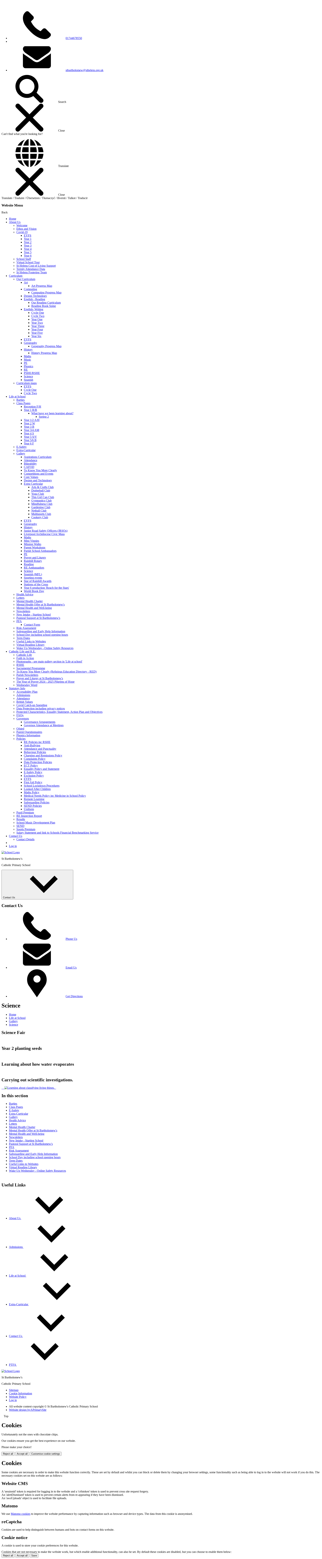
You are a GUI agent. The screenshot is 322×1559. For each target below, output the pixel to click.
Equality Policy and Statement (41, 768)
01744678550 (74, 38)
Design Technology (35, 295)
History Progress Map (44, 352)
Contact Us (15, 836)
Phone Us (71, 938)
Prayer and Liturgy (35, 557)
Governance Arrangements (39, 721)
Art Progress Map (41, 285)
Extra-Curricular (26, 450)
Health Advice (24, 594)
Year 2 (27, 242)
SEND (20, 825)
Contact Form (32, 624)
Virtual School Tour (28, 262)
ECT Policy (31, 765)
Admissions (23, 695)
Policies (21, 738)
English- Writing (33, 309)
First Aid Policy (33, 782)
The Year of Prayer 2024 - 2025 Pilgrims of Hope (45, 681)
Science (28, 376)
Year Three (37, 326)
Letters (20, 597)
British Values (24, 701)
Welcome (21, 225)
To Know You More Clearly (40, 470)
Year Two (37, 322)
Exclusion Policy (34, 775)
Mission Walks (32, 544)
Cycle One (37, 312)
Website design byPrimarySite (27, 1409)
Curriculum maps (26, 383)
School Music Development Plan (35, 822)
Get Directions (74, 996)
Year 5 (27, 252)
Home (12, 218)
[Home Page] (10, 852)
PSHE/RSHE (32, 373)
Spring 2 (44, 416)
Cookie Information (20, 1393)
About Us (14, 222)
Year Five (37, 332)
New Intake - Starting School (33, 614)
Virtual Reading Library (30, 644)
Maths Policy (31, 792)
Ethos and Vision (26, 228)
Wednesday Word (26, 685)
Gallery (20, 453)
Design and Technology (38, 480)
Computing (30, 289)
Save (34, 1555)
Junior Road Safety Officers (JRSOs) (45, 530)
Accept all (22, 1453)
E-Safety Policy (33, 772)
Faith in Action (25, 658)
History (28, 349)
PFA (19, 621)
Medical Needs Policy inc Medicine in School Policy (55, 795)
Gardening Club (40, 507)
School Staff (23, 259)
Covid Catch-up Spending (31, 705)
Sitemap (13, 1390)
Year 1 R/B (30, 410)
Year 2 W (29, 423)
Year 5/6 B (30, 440)
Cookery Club (39, 517)
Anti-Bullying (32, 745)
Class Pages (23, 403)
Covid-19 (22, 232)
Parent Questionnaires (29, 732)
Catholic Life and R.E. (22, 651)
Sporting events (33, 577)
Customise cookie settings (45, 1453)
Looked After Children (37, 789)
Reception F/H (32, 406)
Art (26, 282)
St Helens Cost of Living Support (36, 265)
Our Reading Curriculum (46, 302)
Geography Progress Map (46, 346)
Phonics (28, 366)
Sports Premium (25, 829)
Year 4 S (29, 433)
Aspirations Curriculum (37, 456)
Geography (30, 342)
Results (20, 819)
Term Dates (23, 638)
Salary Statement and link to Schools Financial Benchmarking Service (57, 832)
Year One (36, 319)
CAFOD (29, 467)
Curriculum (15, 275)
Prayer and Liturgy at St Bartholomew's (39, 678)
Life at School (17, 396)
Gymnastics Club (41, 500)
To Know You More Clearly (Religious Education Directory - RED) (56, 671)
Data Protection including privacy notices (40, 708)
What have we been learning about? (52, 413)
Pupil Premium (25, 812)
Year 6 (27, 255)
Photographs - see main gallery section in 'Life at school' (49, 661)
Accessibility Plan (26, 691)
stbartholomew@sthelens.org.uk (84, 70)
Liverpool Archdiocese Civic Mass (44, 534)
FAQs (19, 715)
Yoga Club (37, 493)
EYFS (27, 235)
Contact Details (25, 839)
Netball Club (38, 510)
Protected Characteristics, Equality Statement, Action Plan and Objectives (59, 711)
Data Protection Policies (38, 762)
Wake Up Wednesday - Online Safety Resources (44, 648)
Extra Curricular (33, 483)
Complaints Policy (34, 758)
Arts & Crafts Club (42, 487)
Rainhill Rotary (33, 560)
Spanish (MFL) (33, 574)
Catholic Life (24, 654)
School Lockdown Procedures (41, 785)
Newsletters (23, 611)
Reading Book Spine (43, 306)
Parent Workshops (34, 547)
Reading (29, 564)
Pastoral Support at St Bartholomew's (38, 617)
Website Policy (17, 1396)
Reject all (8, 1453)
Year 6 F (29, 443)
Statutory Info (17, 688)
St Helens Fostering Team (31, 272)
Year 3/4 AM (31, 430)
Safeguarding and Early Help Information (40, 631)
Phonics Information (28, 735)
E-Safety (21, 446)
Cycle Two (37, 316)
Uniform (29, 809)
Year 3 (27, 245)
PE (25, 363)
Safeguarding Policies (36, 802)
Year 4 (27, 248)
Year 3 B (29, 426)
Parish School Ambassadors (40, 550)
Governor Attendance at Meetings (44, 725)
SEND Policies (33, 805)
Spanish (28, 379)
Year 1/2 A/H (32, 420)
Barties (20, 399)
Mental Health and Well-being (34, 607)
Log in (13, 846)
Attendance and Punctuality (40, 748)
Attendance (30, 460)
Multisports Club (41, 514)
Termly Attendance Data (30, 269)
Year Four (37, 329)
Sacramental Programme (30, 668)
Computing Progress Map (46, 292)
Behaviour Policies (35, 752)
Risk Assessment (26, 628)
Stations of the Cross (36, 584)
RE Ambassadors (34, 567)
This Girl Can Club (42, 497)
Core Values (31, 477)
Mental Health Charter (29, 601)
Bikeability (30, 463)
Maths (27, 356)
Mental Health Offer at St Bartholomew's (40, 604)
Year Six (36, 336)
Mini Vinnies (31, 540)
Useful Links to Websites (31, 641)
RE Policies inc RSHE (37, 742)
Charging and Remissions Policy (43, 755)
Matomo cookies (20, 1513)
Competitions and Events (38, 473)
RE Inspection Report (29, 815)
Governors (22, 718)
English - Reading (34, 299)
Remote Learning (34, 799)
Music (27, 359)
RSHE (20, 664)
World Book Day (34, 591)
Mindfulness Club (41, 503)
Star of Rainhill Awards (37, 581)
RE (26, 369)
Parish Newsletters (27, 675)
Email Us (71, 967)
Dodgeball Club (40, 490)
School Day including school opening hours (42, 634)
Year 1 (27, 238)
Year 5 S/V (30, 436)
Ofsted (20, 728)
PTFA (13, 1364)
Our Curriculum (25, 279)
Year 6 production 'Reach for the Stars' (46, 587)
